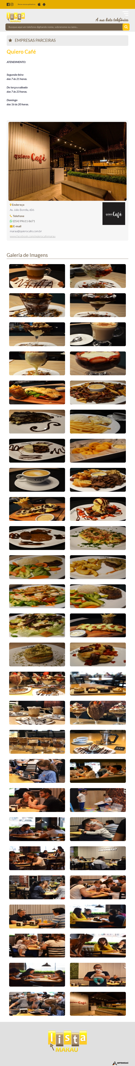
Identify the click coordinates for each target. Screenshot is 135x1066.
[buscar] (126, 27)
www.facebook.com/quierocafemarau (32, 236)
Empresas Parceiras (35, 40)
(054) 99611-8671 (23, 221)
